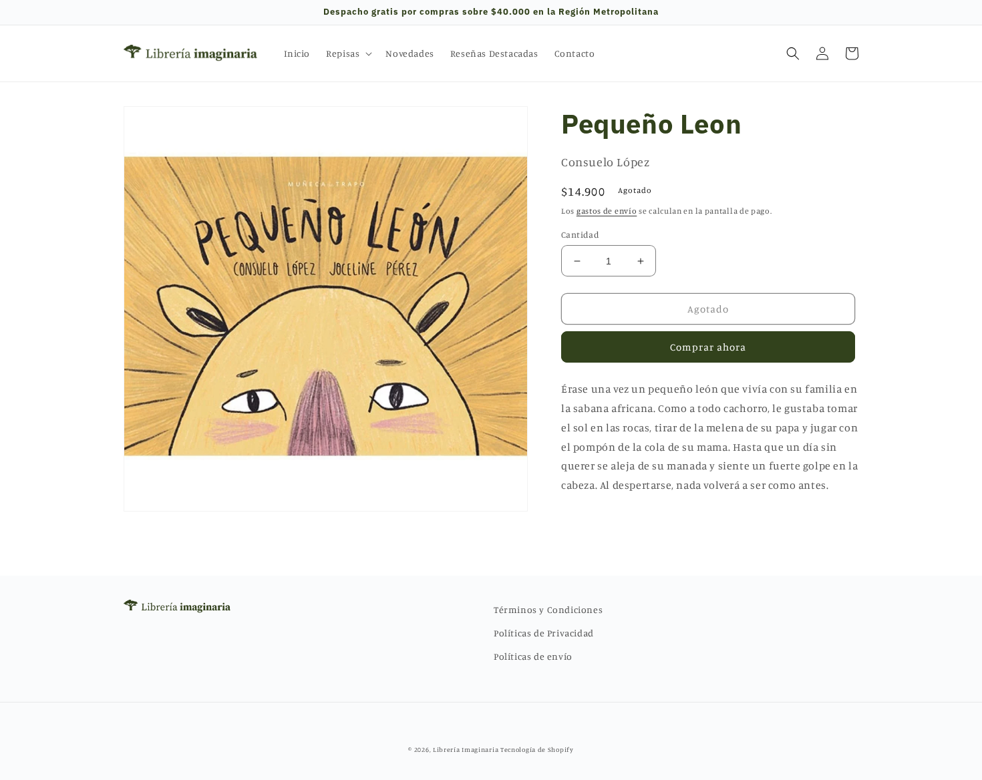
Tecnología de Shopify (537, 749)
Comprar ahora (708, 347)
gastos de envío (607, 211)
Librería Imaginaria (465, 749)
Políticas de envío (533, 656)
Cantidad (580, 234)
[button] (347, 53)
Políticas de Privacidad (544, 632)
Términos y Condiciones (548, 609)
